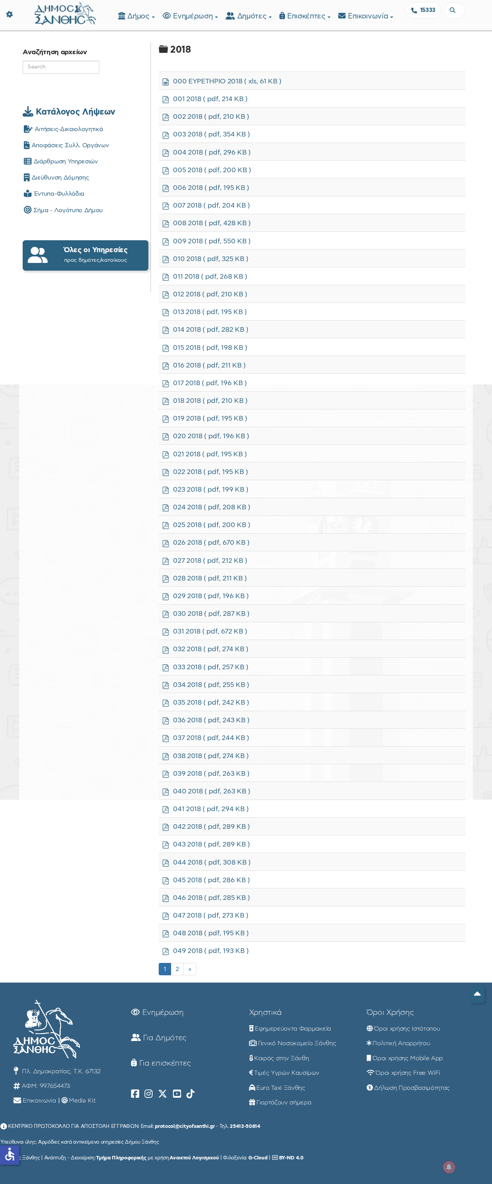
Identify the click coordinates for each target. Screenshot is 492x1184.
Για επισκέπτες (164, 1063)
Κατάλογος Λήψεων (74, 112)
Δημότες (253, 16)
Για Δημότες (163, 1038)
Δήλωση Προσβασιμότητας (412, 1088)
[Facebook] (135, 1094)
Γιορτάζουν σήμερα (283, 1102)
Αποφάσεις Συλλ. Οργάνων (69, 145)
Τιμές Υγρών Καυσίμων (286, 1073)
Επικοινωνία (369, 16)
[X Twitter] (162, 1094)
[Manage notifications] (449, 1167)
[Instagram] (149, 1094)
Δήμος (139, 16)
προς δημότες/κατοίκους (96, 254)
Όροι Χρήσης (390, 1012)
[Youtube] (177, 1094)
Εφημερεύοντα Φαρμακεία (293, 1029)
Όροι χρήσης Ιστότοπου (407, 1029)
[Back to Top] (477, 994)
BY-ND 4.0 (291, 1158)
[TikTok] (190, 1094)
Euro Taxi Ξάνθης (280, 1088)
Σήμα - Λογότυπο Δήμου (67, 210)
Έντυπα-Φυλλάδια (58, 194)
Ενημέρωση (194, 16)
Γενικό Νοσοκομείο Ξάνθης (297, 1043)
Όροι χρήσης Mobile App (407, 1058)
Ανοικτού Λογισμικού (194, 1158)
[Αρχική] (65, 12)
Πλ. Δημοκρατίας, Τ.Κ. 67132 (60, 1071)
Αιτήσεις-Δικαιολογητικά (68, 129)
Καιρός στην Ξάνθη (281, 1058)
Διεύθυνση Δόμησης (59, 178)
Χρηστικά (265, 1012)
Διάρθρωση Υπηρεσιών (65, 161)
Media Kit (82, 1101)
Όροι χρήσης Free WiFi (408, 1073)
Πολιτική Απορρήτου (401, 1043)
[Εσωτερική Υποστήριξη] (9, 13)
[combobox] (454, 10)
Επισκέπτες (307, 16)
